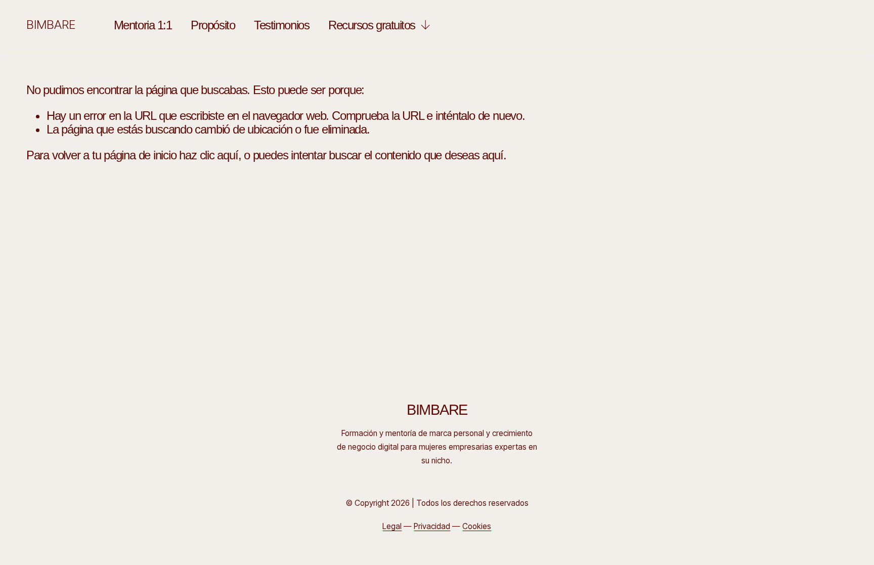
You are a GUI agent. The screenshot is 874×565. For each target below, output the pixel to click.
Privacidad (432, 527)
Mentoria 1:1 (142, 25)
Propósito (213, 25)
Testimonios (281, 25)
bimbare (50, 24)
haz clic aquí (208, 155)
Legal (392, 527)
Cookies (476, 527)
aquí (492, 155)
